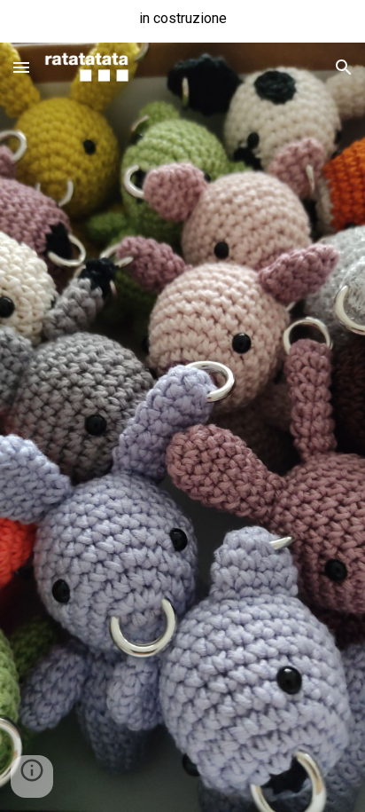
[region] (182, 21)
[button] (21, 67)
